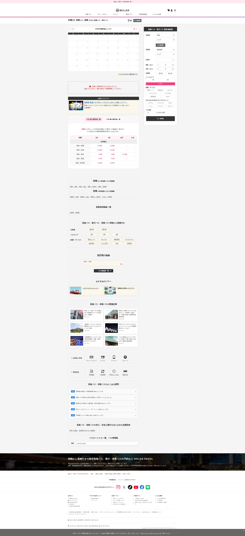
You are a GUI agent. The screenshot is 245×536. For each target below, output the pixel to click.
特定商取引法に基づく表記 (124, 512)
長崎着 (77, 212)
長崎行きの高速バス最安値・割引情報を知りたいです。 (94, 403)
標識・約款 (94, 512)
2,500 (100, 163)
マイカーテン (129, 239)
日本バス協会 (73, 430)
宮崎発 (72, 212)
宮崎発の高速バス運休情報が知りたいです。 (90, 391)
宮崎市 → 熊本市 (95, 197)
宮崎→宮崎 (80, 158)
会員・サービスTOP (118, 498)
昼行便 (91, 229)
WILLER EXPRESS (84, 526)
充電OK (129, 243)
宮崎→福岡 (80, 145)
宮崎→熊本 (80, 154)
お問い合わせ (145, 512)
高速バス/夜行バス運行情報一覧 (122, 1)
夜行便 (104, 229)
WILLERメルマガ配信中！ (119, 504)
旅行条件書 (86, 512)
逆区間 (138, 20)
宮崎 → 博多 (73, 186)
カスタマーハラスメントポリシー (78, 514)
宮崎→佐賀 (80, 150)
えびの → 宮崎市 (107, 197)
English (71, 520)
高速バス (88, 14)
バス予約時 (159, 500)
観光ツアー (129, 14)
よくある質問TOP (161, 498)
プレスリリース (73, 500)
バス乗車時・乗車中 (162, 502)
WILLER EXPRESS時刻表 (141, 500)
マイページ (94, 500)
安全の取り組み (73, 502)
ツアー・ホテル (102, 14)
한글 (76, 520)
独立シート (91, 239)
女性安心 (91, 243)
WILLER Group (73, 526)
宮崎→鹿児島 (80, 163)
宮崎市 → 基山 (84, 197)
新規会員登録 (94, 498)
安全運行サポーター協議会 (87, 430)
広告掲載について (156, 512)
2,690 (100, 145)
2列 (92, 234)
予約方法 (76, 372)
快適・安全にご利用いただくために (143, 503)
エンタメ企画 (157, 14)
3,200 (100, 150)
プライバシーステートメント (107, 512)
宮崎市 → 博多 (74, 197)
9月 (134, 29)
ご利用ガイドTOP (139, 498)
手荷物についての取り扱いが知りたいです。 (90, 415)
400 (101, 154)
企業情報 (71, 512)
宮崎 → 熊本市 (92, 186)
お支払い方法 (77, 358)
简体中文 (89, 520)
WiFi (117, 243)
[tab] (93, 119)
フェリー (115, 14)
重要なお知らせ (73, 498)
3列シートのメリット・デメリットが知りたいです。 (93, 409)
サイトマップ (136, 512)
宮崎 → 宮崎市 (102, 186)
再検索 (162, 118)
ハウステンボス (81, 443)
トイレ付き (104, 243)
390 (101, 158)
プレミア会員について (119, 500)
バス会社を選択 (160, 112)
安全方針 (71, 504)
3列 (104, 234)
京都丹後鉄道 (143, 14)
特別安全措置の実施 (74, 506)
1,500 (125, 154)
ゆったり (104, 239)
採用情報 (78, 512)
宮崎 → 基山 (82, 186)
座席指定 (117, 239)
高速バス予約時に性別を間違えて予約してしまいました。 (94, 397)
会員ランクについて (118, 502)
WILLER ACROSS (104, 526)
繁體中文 (82, 520)
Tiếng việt (96, 520)
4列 (117, 234)
